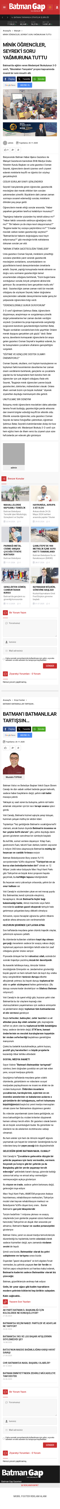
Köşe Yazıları (19, 700)
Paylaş (12, 79)
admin (10, 143)
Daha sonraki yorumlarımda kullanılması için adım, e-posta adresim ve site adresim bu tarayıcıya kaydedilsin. (30, 659)
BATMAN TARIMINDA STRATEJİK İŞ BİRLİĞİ (31, 17)
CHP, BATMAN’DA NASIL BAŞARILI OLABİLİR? (26, 1363)
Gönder (41, 79)
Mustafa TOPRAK (14, 777)
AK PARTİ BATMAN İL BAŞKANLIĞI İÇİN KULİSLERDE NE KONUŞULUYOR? (23, 1311)
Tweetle (26, 79)
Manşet (17, 31)
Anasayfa (7, 31)
